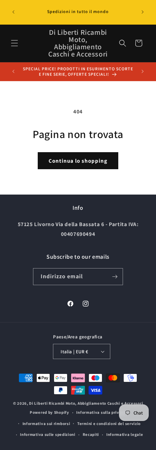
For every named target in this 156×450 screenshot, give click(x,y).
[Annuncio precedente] (13, 12)
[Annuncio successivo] (143, 12)
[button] (14, 43)
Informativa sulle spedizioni (47, 434)
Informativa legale (124, 434)
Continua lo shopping (78, 160)
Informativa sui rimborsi (46, 423)
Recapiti (91, 434)
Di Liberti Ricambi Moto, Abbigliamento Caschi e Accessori (86, 403)
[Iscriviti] (115, 276)
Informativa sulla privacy (101, 412)
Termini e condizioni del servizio (109, 423)
